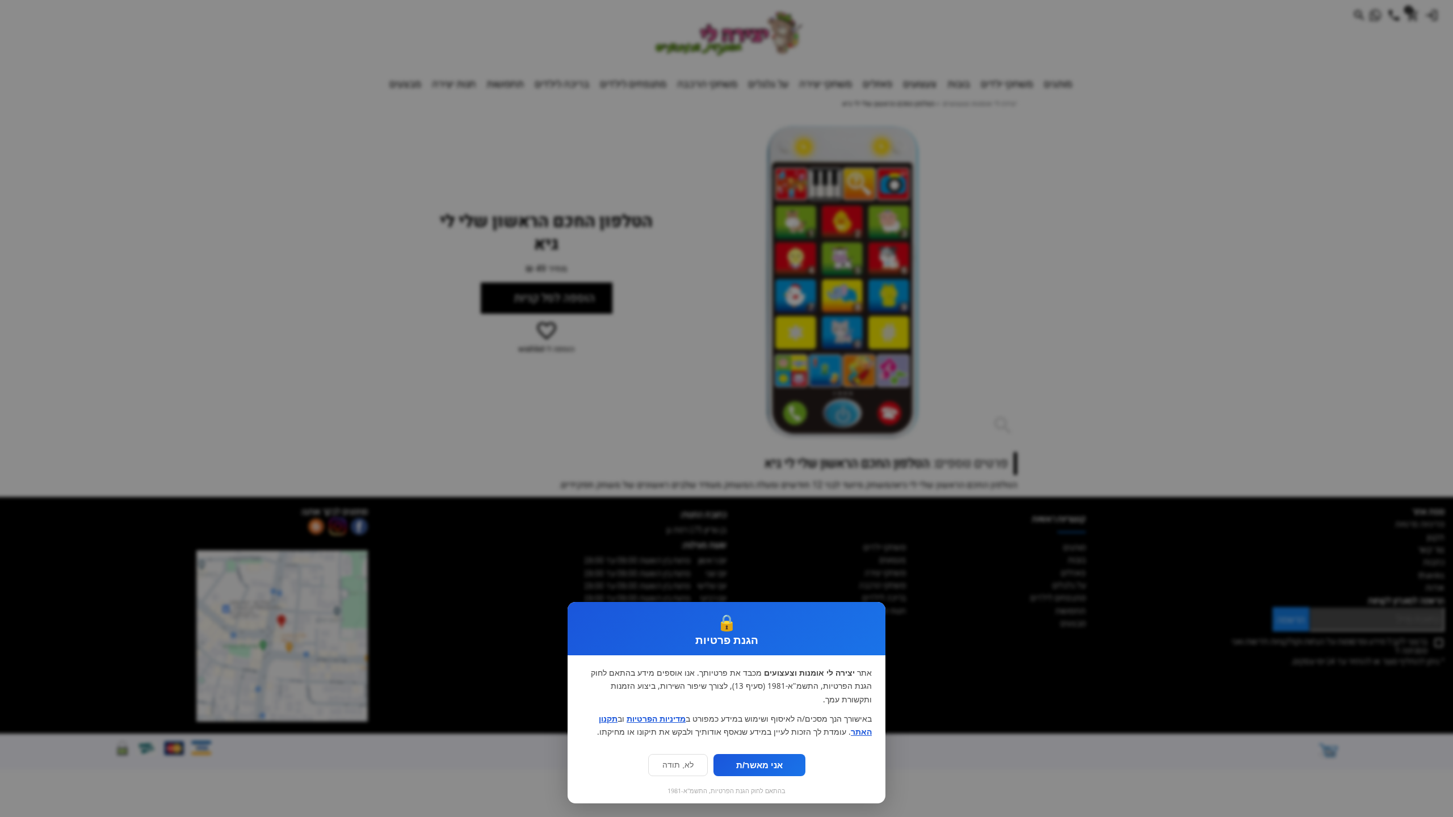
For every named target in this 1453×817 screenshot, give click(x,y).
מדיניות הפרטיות (656, 719)
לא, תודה (678, 765)
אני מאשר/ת (759, 765)
